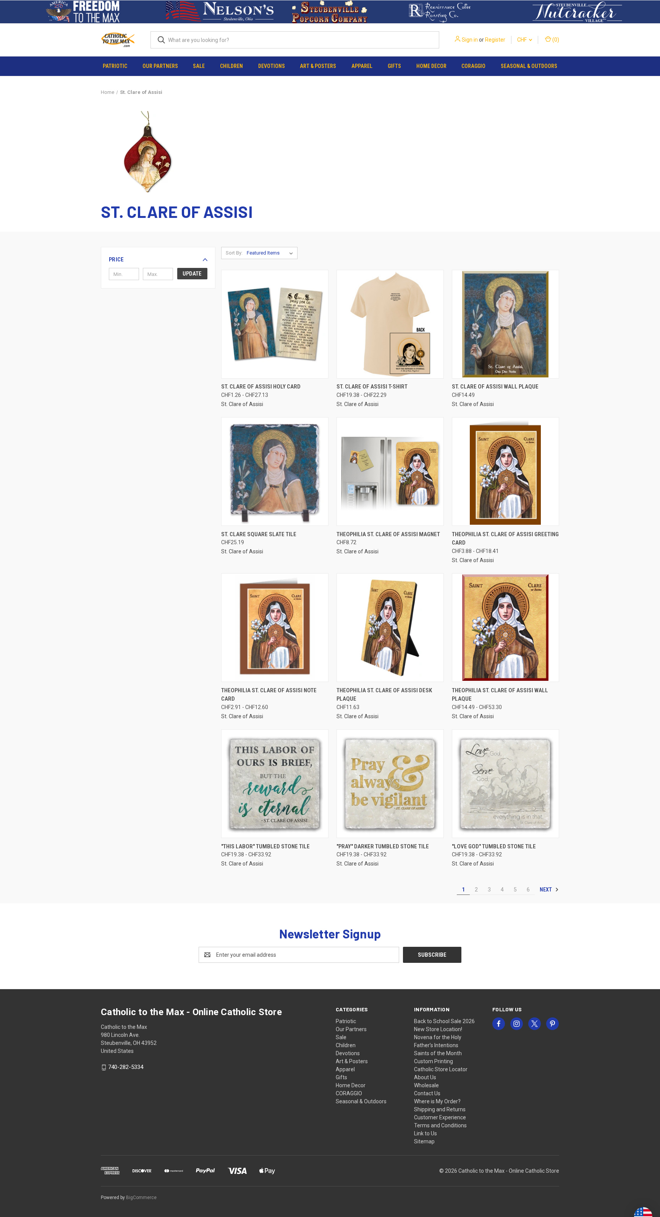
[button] (82, 11)
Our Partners (160, 66)
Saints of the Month (438, 1053)
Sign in (470, 40)
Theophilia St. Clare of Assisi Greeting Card (505, 538)
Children (231, 66)
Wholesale (426, 1085)
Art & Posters (318, 66)
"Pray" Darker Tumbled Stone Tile (382, 846)
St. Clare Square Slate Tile (258, 534)
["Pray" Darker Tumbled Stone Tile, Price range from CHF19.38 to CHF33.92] (390, 784)
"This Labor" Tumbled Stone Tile (265, 846)
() (555, 40)
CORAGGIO (473, 66)
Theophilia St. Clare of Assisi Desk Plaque (384, 695)
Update (192, 273)
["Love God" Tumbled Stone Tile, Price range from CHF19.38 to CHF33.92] (505, 784)
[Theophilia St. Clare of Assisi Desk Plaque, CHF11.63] (390, 627)
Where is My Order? (437, 1101)
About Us (425, 1077)
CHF (522, 40)
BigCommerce (141, 1197)
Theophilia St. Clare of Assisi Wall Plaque (500, 695)
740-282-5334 (125, 1067)
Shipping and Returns (440, 1109)
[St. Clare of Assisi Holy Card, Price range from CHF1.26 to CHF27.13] (275, 324)
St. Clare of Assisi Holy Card (261, 386)
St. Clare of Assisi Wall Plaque (495, 386)
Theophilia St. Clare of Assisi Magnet (388, 534)
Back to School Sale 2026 (444, 1021)
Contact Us (427, 1093)
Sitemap (424, 1141)
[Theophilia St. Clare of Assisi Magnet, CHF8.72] (390, 471)
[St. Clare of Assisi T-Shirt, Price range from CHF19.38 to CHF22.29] (390, 324)
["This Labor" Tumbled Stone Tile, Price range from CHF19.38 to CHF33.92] (275, 784)
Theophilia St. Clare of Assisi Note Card (269, 695)
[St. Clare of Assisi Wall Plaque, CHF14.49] (505, 324)
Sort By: (234, 253)
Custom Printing (433, 1061)
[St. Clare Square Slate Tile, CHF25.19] (275, 471)
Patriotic (115, 66)
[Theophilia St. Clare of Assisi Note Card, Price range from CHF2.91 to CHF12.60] (275, 627)
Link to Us (425, 1133)
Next (546, 890)
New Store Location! (438, 1029)
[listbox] (271, 253)
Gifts (394, 66)
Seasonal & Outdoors (529, 66)
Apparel (361, 66)
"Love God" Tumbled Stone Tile (494, 846)
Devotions (271, 66)
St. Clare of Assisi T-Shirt (372, 386)
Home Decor (431, 66)
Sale (199, 66)
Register (495, 40)
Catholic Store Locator (440, 1069)
